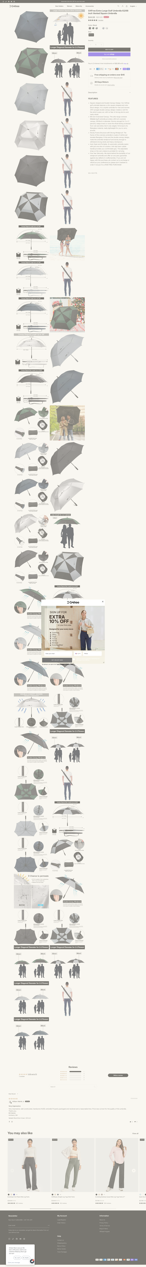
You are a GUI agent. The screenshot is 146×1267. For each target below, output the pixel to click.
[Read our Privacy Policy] (104, 662)
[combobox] (78, 653)
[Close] (103, 602)
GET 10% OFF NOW (57, 660)
